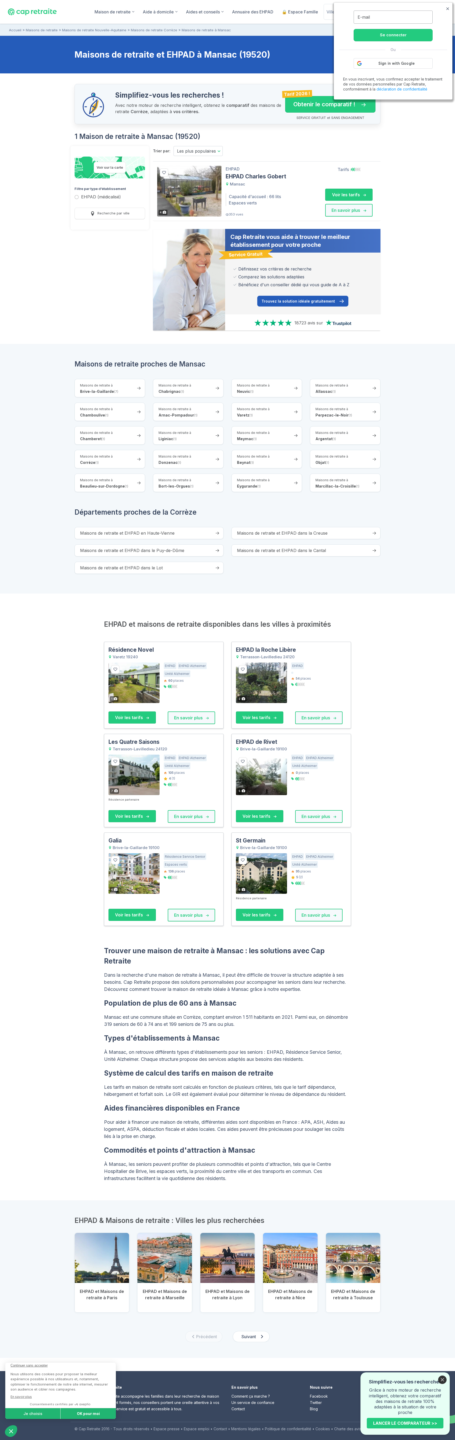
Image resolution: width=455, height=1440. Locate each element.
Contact (238, 1409)
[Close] (442, 1380)
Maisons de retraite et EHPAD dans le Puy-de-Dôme (132, 550)
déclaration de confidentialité (402, 89)
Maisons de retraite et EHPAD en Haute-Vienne (127, 533)
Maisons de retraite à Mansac (206, 30)
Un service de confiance (252, 1402)
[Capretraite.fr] (32, 11)
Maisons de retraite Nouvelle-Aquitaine (94, 30)
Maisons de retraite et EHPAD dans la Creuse (282, 533)
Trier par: (161, 151)
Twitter (316, 1402)
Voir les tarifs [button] (346, 194)
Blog (314, 1409)
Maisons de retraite (42, 30)
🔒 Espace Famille (300, 11)
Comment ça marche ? (250, 1396)
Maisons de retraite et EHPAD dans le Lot (121, 567)
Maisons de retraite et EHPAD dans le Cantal (281, 550)
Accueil (15, 30)
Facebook (319, 1396)
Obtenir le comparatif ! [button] (320, 102)
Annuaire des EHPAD (252, 11)
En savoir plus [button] (346, 210)
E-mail (364, 17)
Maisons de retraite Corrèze (154, 30)
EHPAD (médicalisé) (101, 197)
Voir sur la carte (110, 167)
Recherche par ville (113, 213)
